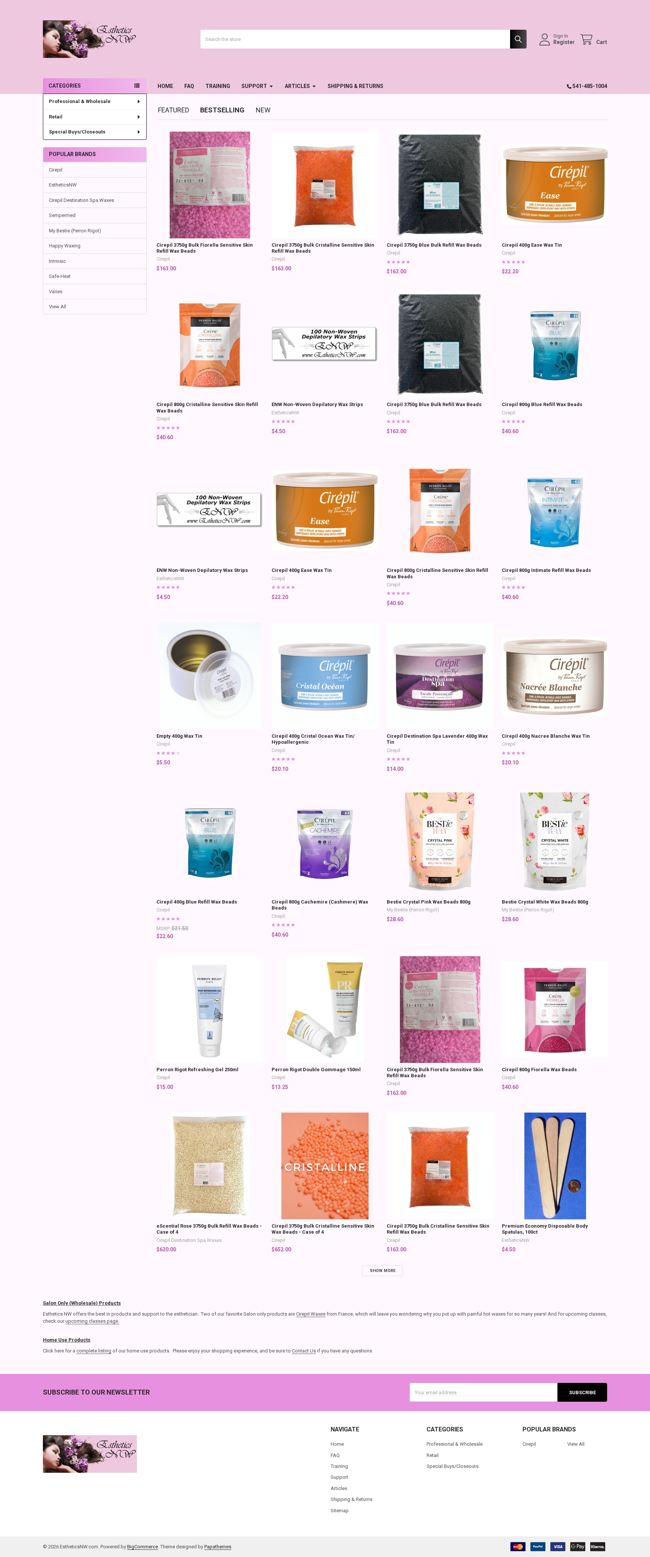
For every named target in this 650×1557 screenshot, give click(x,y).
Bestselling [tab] (222, 110)
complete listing (93, 1351)
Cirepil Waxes (310, 1314)
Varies (55, 291)
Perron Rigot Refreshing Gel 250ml (197, 1069)
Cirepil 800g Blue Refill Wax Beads (542, 404)
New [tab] (263, 110)
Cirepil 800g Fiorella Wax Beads (539, 1069)
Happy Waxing (64, 246)
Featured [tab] (173, 110)
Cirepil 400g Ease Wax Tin (532, 245)
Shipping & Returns (355, 86)
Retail (55, 117)
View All (57, 306)
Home (165, 86)
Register (564, 42)
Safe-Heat (60, 276)
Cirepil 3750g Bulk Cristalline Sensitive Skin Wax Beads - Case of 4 (323, 1229)
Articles (297, 86)
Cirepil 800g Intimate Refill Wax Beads (546, 570)
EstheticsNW (63, 185)
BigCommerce (142, 1546)
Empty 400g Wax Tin (179, 736)
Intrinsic (57, 261)
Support (254, 86)
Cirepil (55, 170)
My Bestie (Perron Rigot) (75, 230)
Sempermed (62, 215)
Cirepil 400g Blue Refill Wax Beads (196, 902)
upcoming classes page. (92, 1321)
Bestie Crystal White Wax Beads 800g (545, 902)
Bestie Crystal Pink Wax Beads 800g (429, 902)
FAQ (189, 86)
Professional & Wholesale (80, 101)
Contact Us (304, 1351)
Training (217, 86)
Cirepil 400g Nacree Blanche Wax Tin (546, 736)
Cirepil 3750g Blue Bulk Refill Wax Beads (434, 245)
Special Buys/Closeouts (77, 132)
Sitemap (340, 1510)
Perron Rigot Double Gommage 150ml (316, 1069)
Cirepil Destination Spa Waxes (81, 200)
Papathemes (217, 1546)
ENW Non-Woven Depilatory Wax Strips (317, 404)
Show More (382, 1270)
